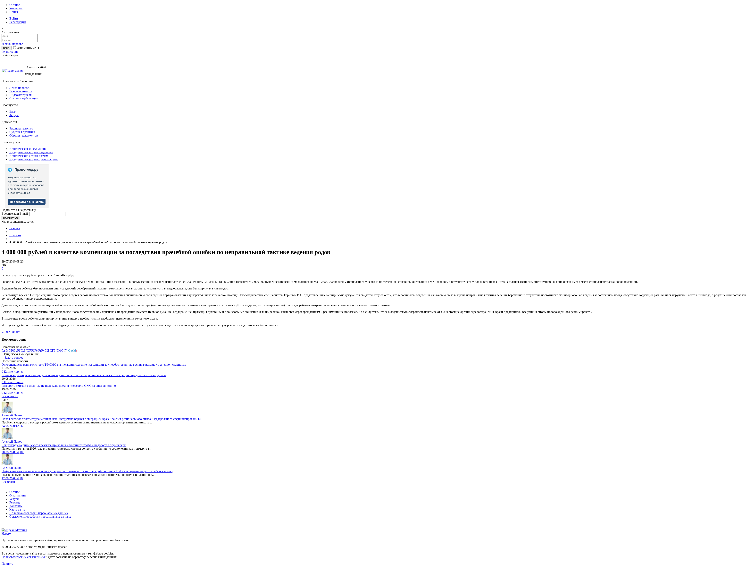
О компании (17, 495)
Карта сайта (17, 509)
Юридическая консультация (27, 148)
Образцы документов (23, 135)
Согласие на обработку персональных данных (40, 516)
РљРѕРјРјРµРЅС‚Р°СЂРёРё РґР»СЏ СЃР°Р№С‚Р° (39, 350)
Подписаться (11, 217)
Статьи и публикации (23, 98)
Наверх (6, 533)
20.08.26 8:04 (10, 452)
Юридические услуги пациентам (31, 152)
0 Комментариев (12, 371)
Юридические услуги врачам (28, 155)
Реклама (14, 502)
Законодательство (21, 128)
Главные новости (20, 91)
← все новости (11, 331)
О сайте (14, 4)
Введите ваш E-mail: (15, 213)
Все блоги (8, 481)
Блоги (13, 111)
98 (21, 478)
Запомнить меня (27, 47)
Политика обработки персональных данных (38, 513)
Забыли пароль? (12, 44)
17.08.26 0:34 (10, 478)
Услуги (14, 499)
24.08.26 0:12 (10, 426)
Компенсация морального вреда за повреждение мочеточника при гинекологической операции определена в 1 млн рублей (84, 375)
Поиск (13, 11)
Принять (7, 563)
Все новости (10, 396)
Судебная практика (22, 132)
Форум (14, 115)
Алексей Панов (12, 415)
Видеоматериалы (20, 94)
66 (21, 426)
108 (22, 452)
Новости (15, 235)
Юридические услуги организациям (33, 159)
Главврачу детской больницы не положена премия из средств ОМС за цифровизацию (59, 385)
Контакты (15, 8)
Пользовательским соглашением (23, 557)
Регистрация (17, 22)
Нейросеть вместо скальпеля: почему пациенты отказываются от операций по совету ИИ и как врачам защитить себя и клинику (87, 471)
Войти (13, 18)
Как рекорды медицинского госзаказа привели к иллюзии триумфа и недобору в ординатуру (64, 445)
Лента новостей (19, 87)
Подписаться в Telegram (27, 201)
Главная (14, 228)
